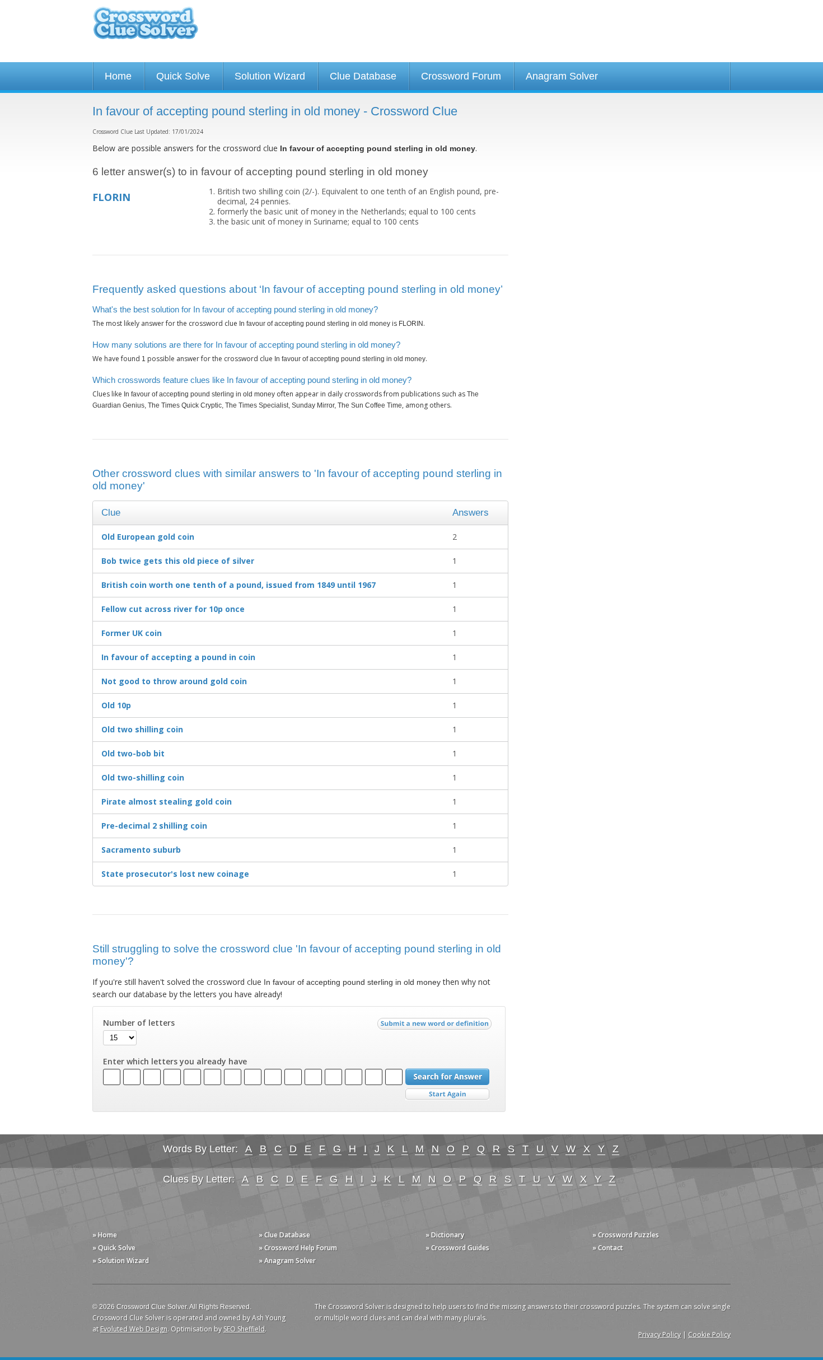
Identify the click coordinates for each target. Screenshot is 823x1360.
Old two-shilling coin (142, 777)
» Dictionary (444, 1235)
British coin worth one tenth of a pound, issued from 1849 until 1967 (238, 584)
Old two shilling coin (142, 729)
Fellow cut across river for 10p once (173, 609)
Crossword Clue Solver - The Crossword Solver (145, 28)
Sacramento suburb (141, 849)
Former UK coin (131, 633)
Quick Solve (183, 76)
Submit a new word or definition (435, 1026)
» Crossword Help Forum (298, 1247)
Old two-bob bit (133, 753)
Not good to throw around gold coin (174, 681)
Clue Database (363, 76)
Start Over (447, 1094)
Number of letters (139, 1023)
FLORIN (111, 197)
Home (118, 76)
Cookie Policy (709, 1334)
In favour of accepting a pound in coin (178, 657)
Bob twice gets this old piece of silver (177, 560)
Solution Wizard (270, 76)
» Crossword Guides (457, 1247)
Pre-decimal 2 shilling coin (154, 825)
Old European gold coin (147, 536)
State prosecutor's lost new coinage (175, 873)
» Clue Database (284, 1235)
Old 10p (116, 705)
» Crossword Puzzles (625, 1235)
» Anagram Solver (287, 1260)
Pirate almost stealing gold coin (166, 801)
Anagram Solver (562, 76)
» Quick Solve (113, 1247)
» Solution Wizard (120, 1260)
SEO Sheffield (244, 1329)
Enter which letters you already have (175, 1062)
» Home (104, 1235)
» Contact (607, 1247)
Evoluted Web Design (133, 1329)
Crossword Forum (461, 76)
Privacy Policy (659, 1334)
